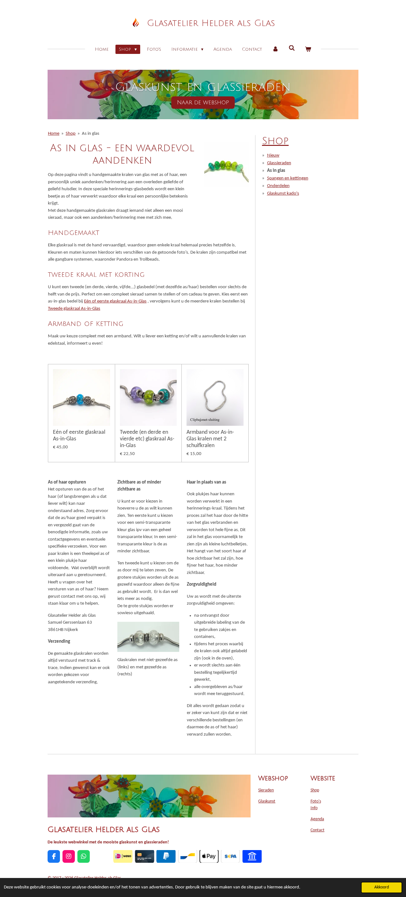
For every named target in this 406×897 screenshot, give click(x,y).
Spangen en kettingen (287, 178)
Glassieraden (279, 163)
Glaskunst (266, 801)
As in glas (90, 133)
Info (314, 808)
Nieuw (273, 155)
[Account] (275, 49)
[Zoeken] (291, 48)
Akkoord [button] (381, 887)
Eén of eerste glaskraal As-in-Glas (115, 301)
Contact (317, 830)
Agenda (317, 819)
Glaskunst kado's (283, 193)
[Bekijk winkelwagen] (308, 49)
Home (53, 133)
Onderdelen (278, 186)
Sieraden (266, 790)
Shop (70, 133)
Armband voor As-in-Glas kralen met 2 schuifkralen (210, 439)
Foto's (316, 801)
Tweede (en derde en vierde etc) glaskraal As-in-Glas (147, 439)
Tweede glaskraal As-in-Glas (74, 308)
